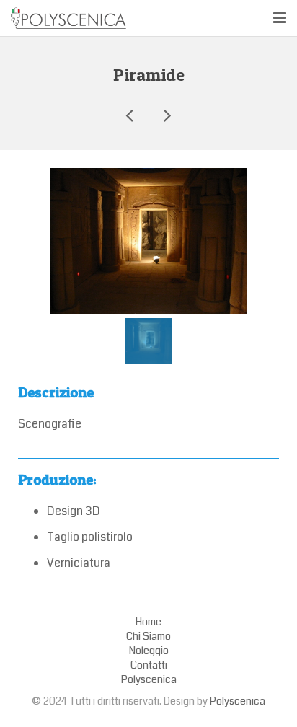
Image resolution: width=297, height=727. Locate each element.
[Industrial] (166, 115)
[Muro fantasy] (130, 115)
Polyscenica (237, 701)
